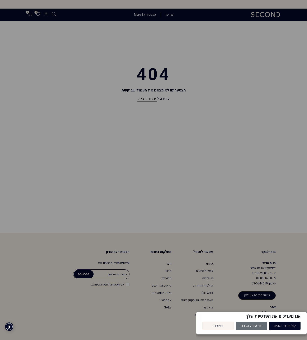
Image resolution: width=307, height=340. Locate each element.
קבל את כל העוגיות (285, 326)
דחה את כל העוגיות (251, 326)
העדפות (218, 326)
